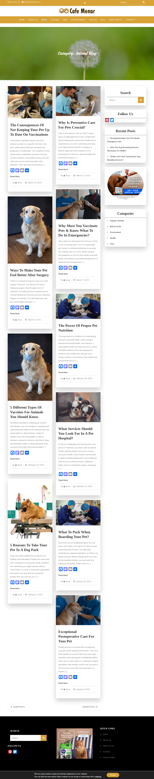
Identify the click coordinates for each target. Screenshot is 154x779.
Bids (65, 20)
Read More (15, 176)
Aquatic (55, 20)
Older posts (19, 707)
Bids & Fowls (115, 226)
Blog (44, 20)
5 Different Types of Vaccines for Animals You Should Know (26, 412)
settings (98, 777)
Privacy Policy (109, 757)
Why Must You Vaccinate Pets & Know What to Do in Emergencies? (77, 230)
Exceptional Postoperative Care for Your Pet (76, 636)
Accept (113, 775)
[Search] (141, 100)
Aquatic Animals (117, 220)
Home (22, 20)
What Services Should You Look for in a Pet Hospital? (75, 433)
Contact (130, 20)
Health (93, 20)
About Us (33, 20)
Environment (78, 20)
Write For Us (115, 20)
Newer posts (89, 707)
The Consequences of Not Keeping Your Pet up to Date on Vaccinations (29, 129)
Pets (103, 20)
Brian (20, 183)
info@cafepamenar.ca (32, 2)
